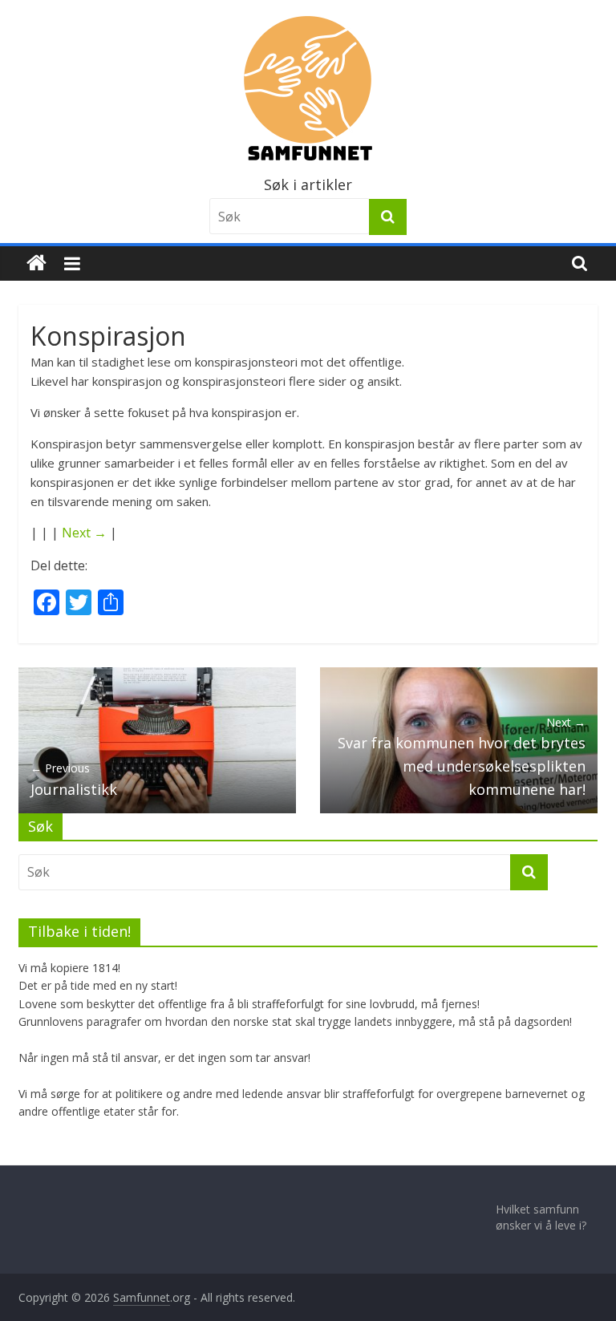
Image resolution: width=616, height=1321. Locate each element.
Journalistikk (73, 779)
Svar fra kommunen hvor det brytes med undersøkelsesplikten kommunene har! (462, 757)
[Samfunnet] (36, 263)
